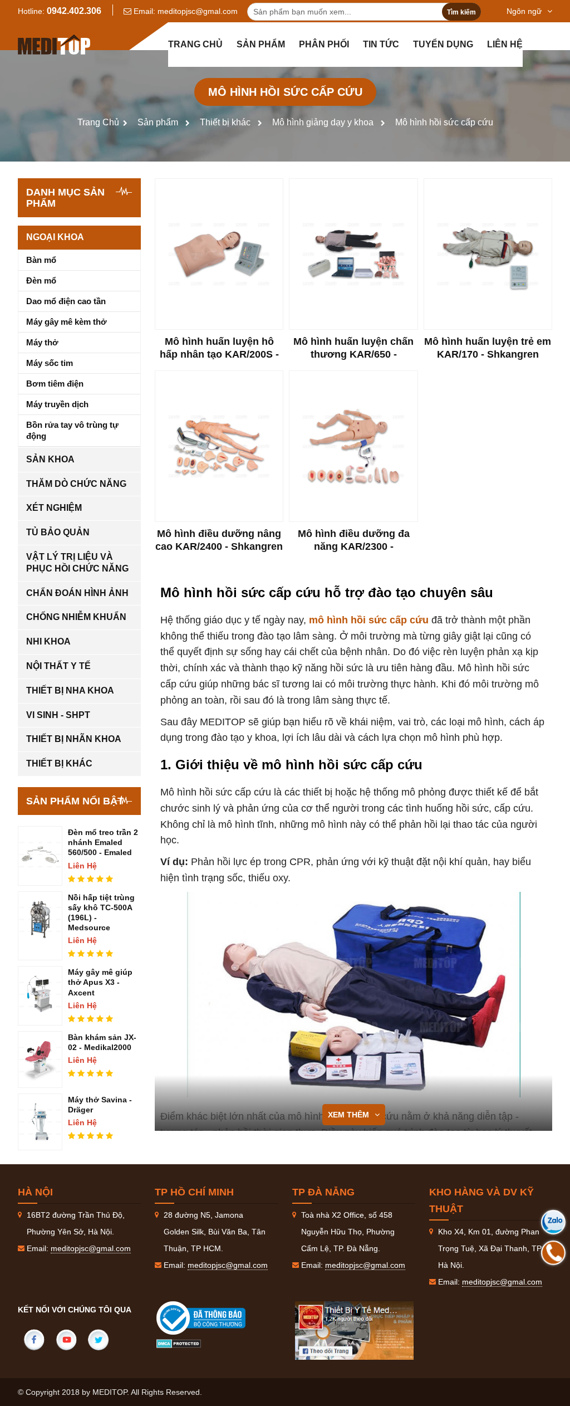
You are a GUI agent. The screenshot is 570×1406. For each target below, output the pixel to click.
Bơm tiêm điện (54, 383)
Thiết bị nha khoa (70, 690)
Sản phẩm (261, 44)
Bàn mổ (41, 260)
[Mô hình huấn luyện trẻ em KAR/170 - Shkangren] (487, 254)
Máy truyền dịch (57, 404)
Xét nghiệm (54, 507)
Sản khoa (50, 459)
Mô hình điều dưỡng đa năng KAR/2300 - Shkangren (354, 546)
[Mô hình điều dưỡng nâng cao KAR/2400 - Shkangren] (219, 446)
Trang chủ (195, 44)
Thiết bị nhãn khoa (73, 739)
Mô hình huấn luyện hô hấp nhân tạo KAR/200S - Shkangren (219, 354)
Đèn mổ (41, 280)
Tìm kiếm (461, 12)
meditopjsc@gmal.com (198, 11)
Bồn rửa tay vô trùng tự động (72, 430)
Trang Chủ (98, 122)
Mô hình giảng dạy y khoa (323, 122)
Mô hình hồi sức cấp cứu (444, 122)
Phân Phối (324, 44)
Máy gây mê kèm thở (66, 321)
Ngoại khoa (55, 237)
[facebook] (34, 1339)
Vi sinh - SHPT (58, 715)
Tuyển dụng (443, 44)
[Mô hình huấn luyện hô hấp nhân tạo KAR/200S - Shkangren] (219, 254)
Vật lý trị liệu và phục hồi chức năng (77, 562)
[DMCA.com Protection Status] (178, 1343)
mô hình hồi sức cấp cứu (369, 620)
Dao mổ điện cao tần (66, 301)
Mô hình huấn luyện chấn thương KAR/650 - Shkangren (353, 354)
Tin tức (381, 44)
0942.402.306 (74, 11)
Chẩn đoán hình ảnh (77, 593)
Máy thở (42, 342)
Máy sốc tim (49, 363)
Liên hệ (505, 44)
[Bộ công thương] (212, 1318)
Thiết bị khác (225, 122)
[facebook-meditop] (354, 1330)
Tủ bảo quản (58, 532)
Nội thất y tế (58, 666)
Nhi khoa (48, 641)
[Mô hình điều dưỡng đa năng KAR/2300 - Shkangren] (353, 446)
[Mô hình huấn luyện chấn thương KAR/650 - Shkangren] (353, 254)
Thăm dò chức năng (76, 484)
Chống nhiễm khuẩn (76, 617)
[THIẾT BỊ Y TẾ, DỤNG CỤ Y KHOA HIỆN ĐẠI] (54, 45)
